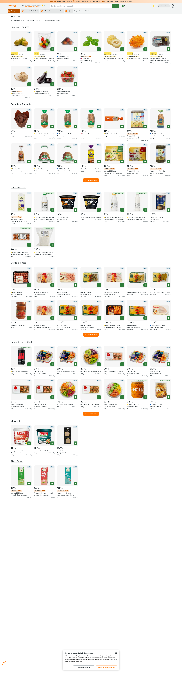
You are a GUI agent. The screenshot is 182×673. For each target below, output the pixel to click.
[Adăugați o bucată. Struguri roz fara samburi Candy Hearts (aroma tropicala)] (168, 49)
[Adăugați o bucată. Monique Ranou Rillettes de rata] (52, 443)
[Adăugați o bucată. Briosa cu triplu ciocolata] (29, 126)
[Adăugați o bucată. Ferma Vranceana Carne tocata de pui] (75, 285)
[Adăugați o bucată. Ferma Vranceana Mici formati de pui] (29, 285)
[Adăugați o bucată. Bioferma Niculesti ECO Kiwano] (145, 49)
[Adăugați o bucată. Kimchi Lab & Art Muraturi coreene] (168, 397)
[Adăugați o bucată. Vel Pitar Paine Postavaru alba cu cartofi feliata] (75, 161)
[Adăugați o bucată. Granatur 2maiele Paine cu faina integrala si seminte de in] (75, 126)
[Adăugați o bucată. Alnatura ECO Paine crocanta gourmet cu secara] (122, 161)
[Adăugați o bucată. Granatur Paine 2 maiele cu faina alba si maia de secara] (99, 126)
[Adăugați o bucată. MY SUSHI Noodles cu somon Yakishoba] (29, 397)
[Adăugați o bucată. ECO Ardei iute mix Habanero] (52, 49)
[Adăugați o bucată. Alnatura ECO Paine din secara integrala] (145, 126)
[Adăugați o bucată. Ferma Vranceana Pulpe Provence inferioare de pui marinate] (122, 318)
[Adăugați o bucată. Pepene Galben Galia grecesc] (122, 49)
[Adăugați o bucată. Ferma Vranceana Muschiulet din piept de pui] (52, 318)
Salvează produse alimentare (53, 11)
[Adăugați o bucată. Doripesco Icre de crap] (29, 318)
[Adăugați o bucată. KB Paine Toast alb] (122, 126)
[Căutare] (115, 6)
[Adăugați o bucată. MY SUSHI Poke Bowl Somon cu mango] (122, 397)
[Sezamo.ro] (12, 16)
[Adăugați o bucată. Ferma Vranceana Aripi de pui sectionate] (52, 285)
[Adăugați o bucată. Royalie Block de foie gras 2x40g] (75, 443)
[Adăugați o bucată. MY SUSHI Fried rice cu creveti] (122, 364)
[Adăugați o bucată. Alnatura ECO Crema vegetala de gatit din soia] (29, 210)
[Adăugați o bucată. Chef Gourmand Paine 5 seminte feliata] (168, 126)
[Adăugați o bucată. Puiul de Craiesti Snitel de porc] (168, 285)
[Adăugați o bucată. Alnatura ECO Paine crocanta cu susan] (145, 161)
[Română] (154, 6)
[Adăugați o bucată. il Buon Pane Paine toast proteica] (99, 161)
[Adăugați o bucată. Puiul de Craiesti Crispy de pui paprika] (99, 318)
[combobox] (81, 6)
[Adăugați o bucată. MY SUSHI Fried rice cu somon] (99, 397)
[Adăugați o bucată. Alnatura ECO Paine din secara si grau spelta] (168, 161)
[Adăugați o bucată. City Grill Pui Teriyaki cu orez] (75, 364)
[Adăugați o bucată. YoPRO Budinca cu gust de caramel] (75, 210)
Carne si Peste (18, 262)
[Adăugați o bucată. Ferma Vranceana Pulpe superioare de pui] (122, 285)
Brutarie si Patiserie (21, 104)
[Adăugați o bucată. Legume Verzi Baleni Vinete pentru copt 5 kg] (52, 84)
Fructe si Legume (20, 27)
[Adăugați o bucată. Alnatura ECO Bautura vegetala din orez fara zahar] (29, 483)
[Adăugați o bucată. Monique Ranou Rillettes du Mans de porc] (29, 443)
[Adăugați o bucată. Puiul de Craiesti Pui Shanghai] (145, 285)
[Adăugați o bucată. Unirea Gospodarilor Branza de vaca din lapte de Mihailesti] (52, 245)
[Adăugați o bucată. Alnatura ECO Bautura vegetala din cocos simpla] (75, 483)
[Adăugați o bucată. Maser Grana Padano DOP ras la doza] (168, 210)
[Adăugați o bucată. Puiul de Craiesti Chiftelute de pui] (99, 285)
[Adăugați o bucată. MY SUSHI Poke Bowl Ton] (75, 397)
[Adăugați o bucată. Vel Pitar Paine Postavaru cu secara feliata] (52, 161)
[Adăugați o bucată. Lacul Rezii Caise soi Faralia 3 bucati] (75, 49)
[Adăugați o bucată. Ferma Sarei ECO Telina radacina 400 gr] (29, 84)
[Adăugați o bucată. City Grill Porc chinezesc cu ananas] (145, 364)
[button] (163, 5)
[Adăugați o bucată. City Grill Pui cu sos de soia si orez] (52, 364)
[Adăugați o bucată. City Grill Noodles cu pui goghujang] (168, 364)
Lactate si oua (18, 187)
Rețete (70, 11)
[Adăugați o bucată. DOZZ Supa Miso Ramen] (29, 364)
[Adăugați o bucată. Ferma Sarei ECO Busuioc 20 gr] (99, 49)
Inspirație (77, 11)
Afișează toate (92, 180)
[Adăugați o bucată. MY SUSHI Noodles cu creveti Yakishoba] (52, 397)
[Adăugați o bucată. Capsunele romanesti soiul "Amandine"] (75, 84)
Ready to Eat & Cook (22, 342)
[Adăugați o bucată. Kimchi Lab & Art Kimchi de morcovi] (145, 397)
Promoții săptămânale (31, 11)
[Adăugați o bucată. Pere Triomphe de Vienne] (29, 49)
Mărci (87, 11)
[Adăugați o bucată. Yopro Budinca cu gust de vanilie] (99, 210)
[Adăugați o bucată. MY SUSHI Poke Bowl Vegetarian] (99, 364)
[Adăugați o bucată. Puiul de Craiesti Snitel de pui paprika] (145, 318)
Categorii (14, 11)
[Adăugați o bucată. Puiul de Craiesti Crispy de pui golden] (75, 318)
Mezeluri (15, 421)
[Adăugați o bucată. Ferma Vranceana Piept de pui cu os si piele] (168, 318)
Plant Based (17, 461)
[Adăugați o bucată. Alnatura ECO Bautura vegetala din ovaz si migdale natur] (52, 483)
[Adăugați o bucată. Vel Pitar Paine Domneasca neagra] (29, 161)
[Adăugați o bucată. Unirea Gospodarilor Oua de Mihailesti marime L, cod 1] (29, 245)
